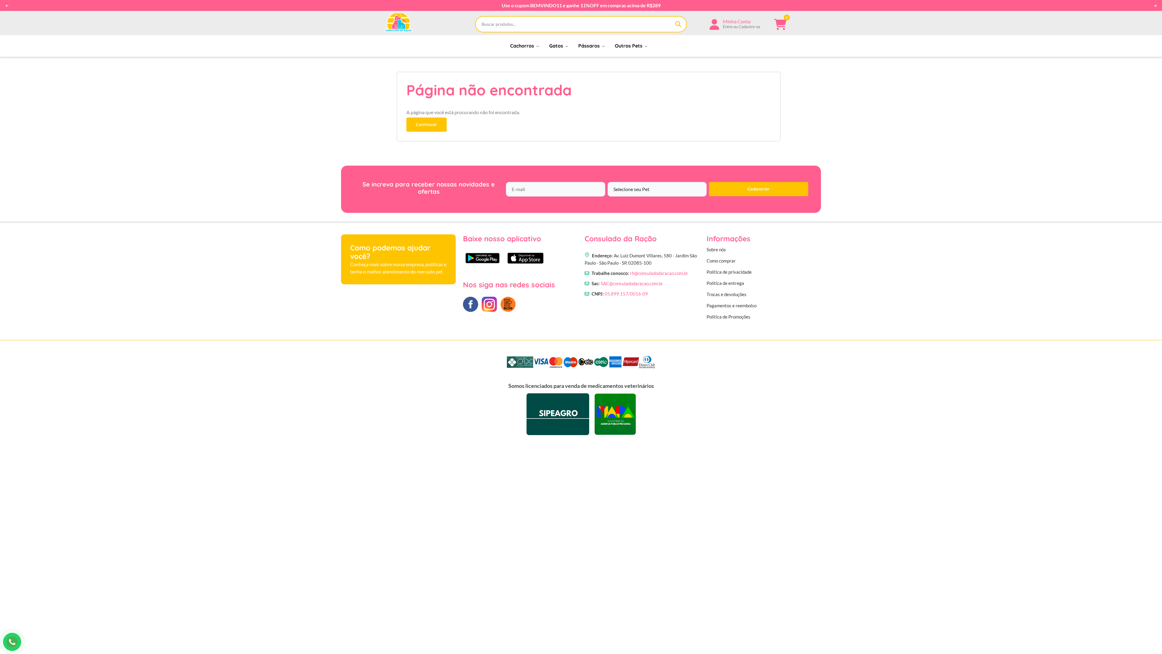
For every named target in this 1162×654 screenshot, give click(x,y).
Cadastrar (758, 189)
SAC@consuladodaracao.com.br (632, 283)
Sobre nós (716, 249)
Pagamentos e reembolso (732, 305)
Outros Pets (629, 46)
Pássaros (589, 46)
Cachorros (522, 46)
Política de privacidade (729, 272)
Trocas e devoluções (727, 294)
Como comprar (721, 260)
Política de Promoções (728, 316)
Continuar (426, 124)
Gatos (556, 46)
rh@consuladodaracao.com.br (659, 273)
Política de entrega (725, 283)
